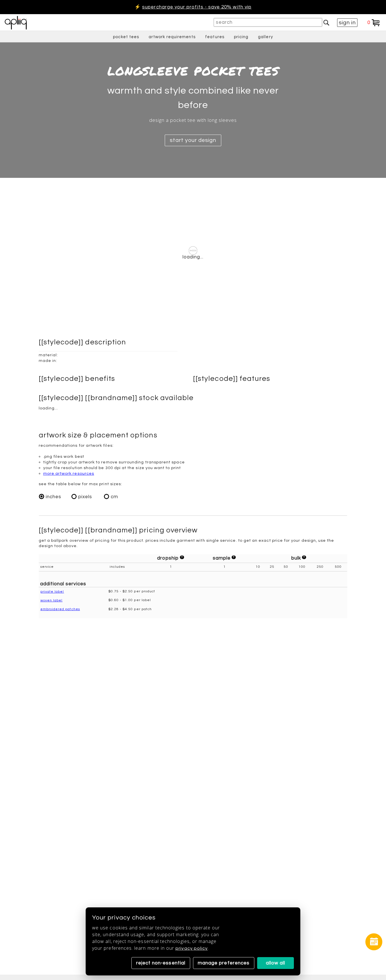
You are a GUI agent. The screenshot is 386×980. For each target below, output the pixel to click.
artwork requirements (172, 37)
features (214, 37)
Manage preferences (224, 963)
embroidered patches (60, 609)
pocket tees (126, 37)
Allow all (275, 963)
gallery (265, 37)
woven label (51, 600)
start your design (193, 140)
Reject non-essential (160, 963)
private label (52, 591)
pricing (241, 37)
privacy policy (191, 948)
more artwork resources (68, 473)
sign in (347, 22)
